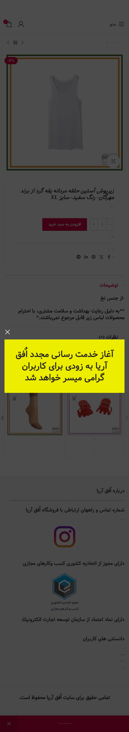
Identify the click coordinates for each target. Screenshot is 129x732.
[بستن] (7, 331)
